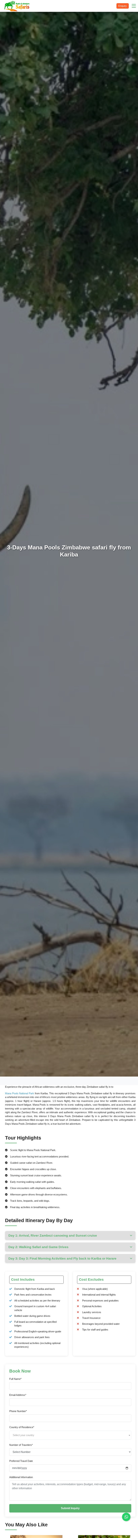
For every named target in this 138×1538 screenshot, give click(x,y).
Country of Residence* (21, 1427)
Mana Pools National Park (19, 1093)
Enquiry (122, 5)
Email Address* (17, 1394)
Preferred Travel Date (21, 1460)
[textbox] (70, 1435)
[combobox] (70, 1435)
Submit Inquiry (70, 1508)
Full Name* (15, 1378)
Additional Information (21, 1477)
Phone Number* (18, 1411)
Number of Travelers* (21, 1444)
